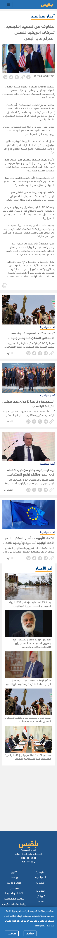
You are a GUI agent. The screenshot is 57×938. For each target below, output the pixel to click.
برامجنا (14, 877)
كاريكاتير (40, 896)
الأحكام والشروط (14, 893)
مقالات (40, 901)
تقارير (14, 872)
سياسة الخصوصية (14, 898)
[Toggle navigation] (8, 4)
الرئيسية (40, 872)
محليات (40, 882)
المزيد (10, 353)
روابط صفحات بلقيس (14, 904)
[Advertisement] (28, 794)
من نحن (14, 888)
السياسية (40, 877)
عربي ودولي (14, 882)
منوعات (40, 891)
